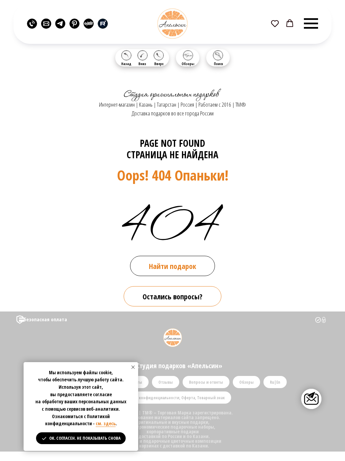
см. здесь (106, 423)
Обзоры (188, 63)
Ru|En (275, 382)
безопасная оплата (45, 319)
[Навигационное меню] (311, 23)
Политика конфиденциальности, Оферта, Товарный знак (172, 398)
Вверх (158, 63)
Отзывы (165, 382)
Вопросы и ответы (206, 382)
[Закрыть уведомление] (133, 367)
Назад (126, 63)
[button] (275, 23)
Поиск (218, 63)
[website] (32, 24)
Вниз (142, 63)
